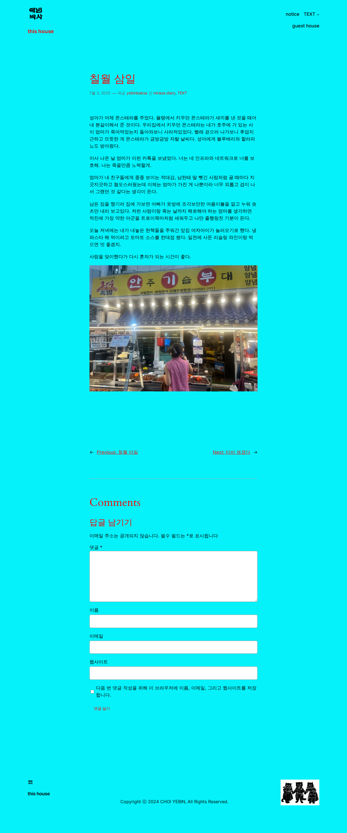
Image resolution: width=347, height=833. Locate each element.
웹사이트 (98, 662)
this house (41, 31)
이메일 (96, 636)
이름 (94, 610)
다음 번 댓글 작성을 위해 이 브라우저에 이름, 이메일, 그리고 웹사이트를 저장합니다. (176, 691)
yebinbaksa (137, 93)
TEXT (182, 93)
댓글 (95, 547)
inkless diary (164, 93)
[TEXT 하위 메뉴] (318, 14)
